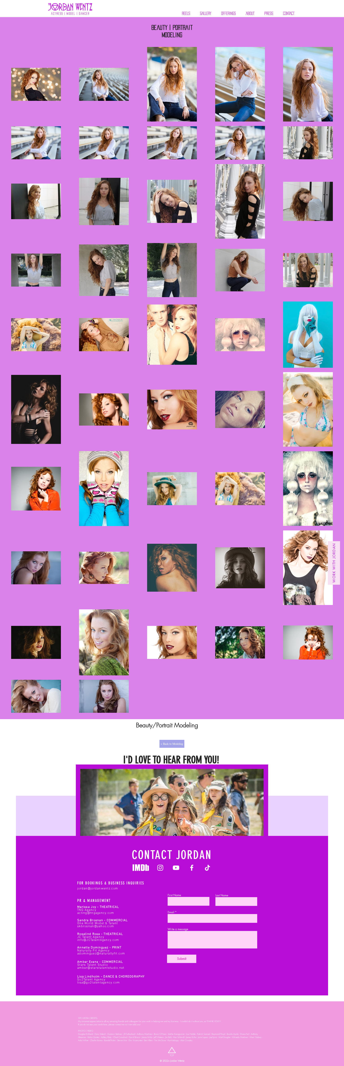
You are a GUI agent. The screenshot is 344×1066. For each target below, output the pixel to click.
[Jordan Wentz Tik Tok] (207, 868)
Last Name (221, 895)
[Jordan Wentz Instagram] (160, 868)
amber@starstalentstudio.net (100, 968)
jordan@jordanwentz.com (97, 889)
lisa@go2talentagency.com (98, 983)
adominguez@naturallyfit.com (101, 954)
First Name (174, 895)
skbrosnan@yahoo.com (95, 926)
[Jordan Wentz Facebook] (192, 868)
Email (171, 912)
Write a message (178, 929)
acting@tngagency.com (95, 913)
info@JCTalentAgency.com (98, 940)
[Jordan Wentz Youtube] (176, 868)
